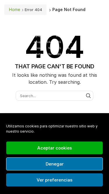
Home (14, 9)
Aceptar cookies (54, 148)
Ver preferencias (54, 180)
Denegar (55, 164)
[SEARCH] (88, 96)
